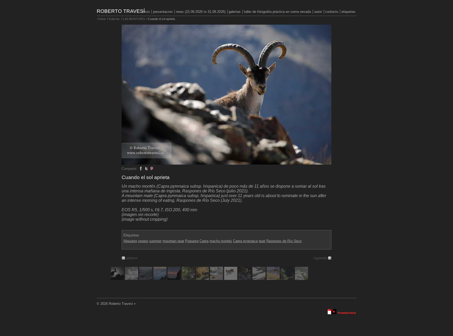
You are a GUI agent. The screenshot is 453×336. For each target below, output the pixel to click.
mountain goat (173, 241)
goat (262, 241)
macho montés (220, 241)
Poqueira (191, 241)
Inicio (146, 12)
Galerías (235, 12)
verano (143, 241)
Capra (203, 241)
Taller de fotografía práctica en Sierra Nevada (277, 12)
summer (155, 241)
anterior (131, 258)
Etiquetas (348, 12)
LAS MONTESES (134, 18)
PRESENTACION (162, 12)
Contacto (331, 12)
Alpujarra (130, 241)
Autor (318, 12)
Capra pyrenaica (245, 241)
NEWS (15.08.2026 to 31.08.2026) (200, 12)
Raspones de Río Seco (283, 241)
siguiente (320, 258)
